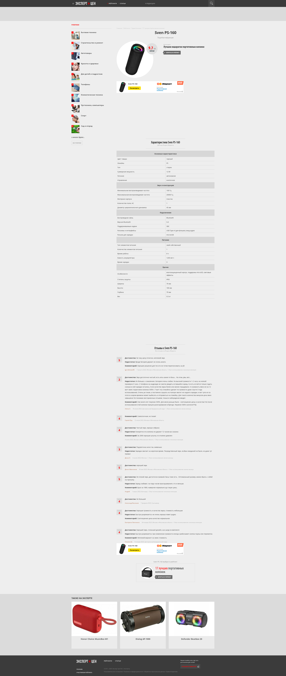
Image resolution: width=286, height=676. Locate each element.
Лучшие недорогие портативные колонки (184, 47)
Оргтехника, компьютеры (92, 105)
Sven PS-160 (132, 84)
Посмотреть (134, 88)
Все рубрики (77, 143)
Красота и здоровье (89, 63)
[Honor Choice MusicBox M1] (94, 619)
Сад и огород (86, 126)
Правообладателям (172, 671)
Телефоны (85, 84)
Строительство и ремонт (92, 43)
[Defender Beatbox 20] (191, 619)
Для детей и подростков (91, 74)
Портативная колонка (162, 89)
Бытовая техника (88, 32)
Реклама (80, 669)
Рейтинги (113, 3)
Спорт (83, 115)
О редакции (150, 3)
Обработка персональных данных (154, 671)
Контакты (127, 669)
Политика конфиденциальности (133, 671)
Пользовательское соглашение (113, 671)
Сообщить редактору (189, 666)
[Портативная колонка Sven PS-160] (122, 87)
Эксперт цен (86, 3)
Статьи (123, 3)
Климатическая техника (92, 95)
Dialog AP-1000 (143, 639)
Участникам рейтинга (84, 672)
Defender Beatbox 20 (191, 639)
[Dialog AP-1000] (143, 619)
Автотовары (86, 53)
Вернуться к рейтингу (172, 52)
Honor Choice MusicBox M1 (94, 639)
